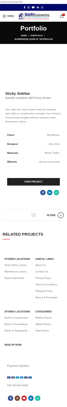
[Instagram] (28, 7)
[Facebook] (24, 7)
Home (24, 35)
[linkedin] (38, 7)
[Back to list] (33, 215)
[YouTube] (33, 7)
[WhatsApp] (42, 7)
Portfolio (36, 35)
